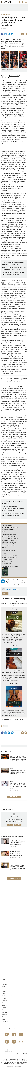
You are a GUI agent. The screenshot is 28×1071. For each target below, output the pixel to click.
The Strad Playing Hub (8, 78)
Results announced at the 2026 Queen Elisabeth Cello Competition (18, 772)
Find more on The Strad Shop (14, 719)
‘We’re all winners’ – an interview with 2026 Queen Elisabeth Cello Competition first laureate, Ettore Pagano (18, 758)
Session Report (8, 559)
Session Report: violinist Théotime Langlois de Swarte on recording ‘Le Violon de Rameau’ (18, 867)
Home (3, 979)
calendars (13, 603)
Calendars (14, 683)
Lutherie (4, 991)
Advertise (4, 1012)
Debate (4, 998)
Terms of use (4, 1053)
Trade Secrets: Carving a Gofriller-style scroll (17, 854)
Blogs (11, 754)
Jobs (3, 993)
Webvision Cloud (17, 1066)
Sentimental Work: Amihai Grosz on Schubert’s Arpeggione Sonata (17, 842)
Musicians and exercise (10, 557)
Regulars (5, 725)
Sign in (7, 30)
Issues (3, 986)
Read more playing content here (10, 566)
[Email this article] (12, 34)
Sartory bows (8, 561)
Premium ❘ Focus (14, 838)
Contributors (19, 1050)
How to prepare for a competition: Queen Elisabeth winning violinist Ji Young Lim (13, 508)
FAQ (25, 1053)
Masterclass (5, 1024)
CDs (9, 603)
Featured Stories (14, 76)
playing (17, 601)
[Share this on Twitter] (5, 34)
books (2, 603)
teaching (23, 601)
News (11, 768)
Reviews (4, 1003)
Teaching (14, 645)
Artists (4, 982)
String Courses (6, 1010)
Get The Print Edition (7, 996)
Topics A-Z (18, 1052)
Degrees (4, 1017)
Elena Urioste (8, 563)
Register (17, 825)
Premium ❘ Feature (15, 851)
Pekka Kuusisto (8, 554)
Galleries (4, 984)
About (3, 1019)
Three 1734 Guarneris (10, 556)
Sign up (5, 593)
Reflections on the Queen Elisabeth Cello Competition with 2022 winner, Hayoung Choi (18, 785)
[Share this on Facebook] (2, 34)
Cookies (20, 1053)
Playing (14, 609)
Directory (4, 1000)
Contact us (5, 1021)
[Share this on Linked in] (8, 34)
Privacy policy (13, 1053)
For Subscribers (5, 14)
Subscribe (4, 1005)
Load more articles (14, 797)
